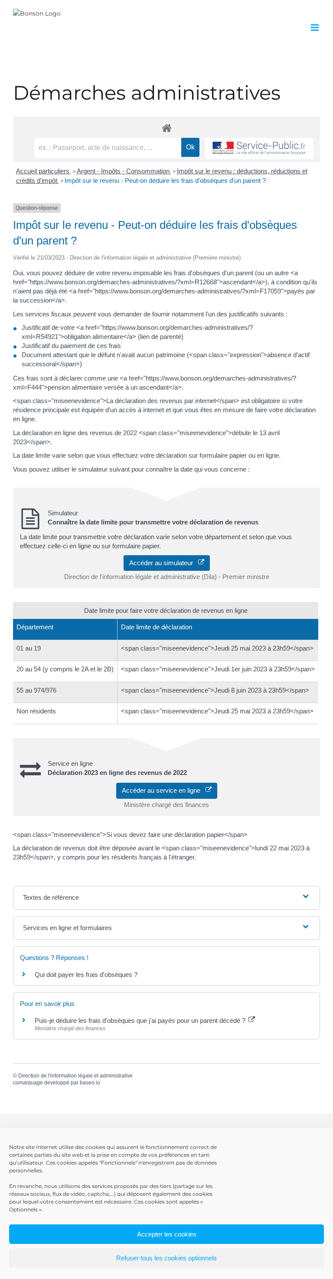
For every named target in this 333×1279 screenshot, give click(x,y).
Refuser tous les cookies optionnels (166, 1258)
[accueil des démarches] (166, 128)
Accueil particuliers (43, 171)
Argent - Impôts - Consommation (124, 171)
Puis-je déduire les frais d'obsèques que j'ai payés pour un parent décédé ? (141, 1020)
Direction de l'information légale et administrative (75, 1076)
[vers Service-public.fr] (259, 148)
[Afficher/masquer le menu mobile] (315, 27)
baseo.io (90, 1083)
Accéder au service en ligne (164, 790)
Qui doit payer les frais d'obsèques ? (86, 974)
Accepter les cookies (166, 1234)
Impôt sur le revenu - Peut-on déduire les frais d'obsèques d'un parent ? (165, 180)
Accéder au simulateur (163, 562)
